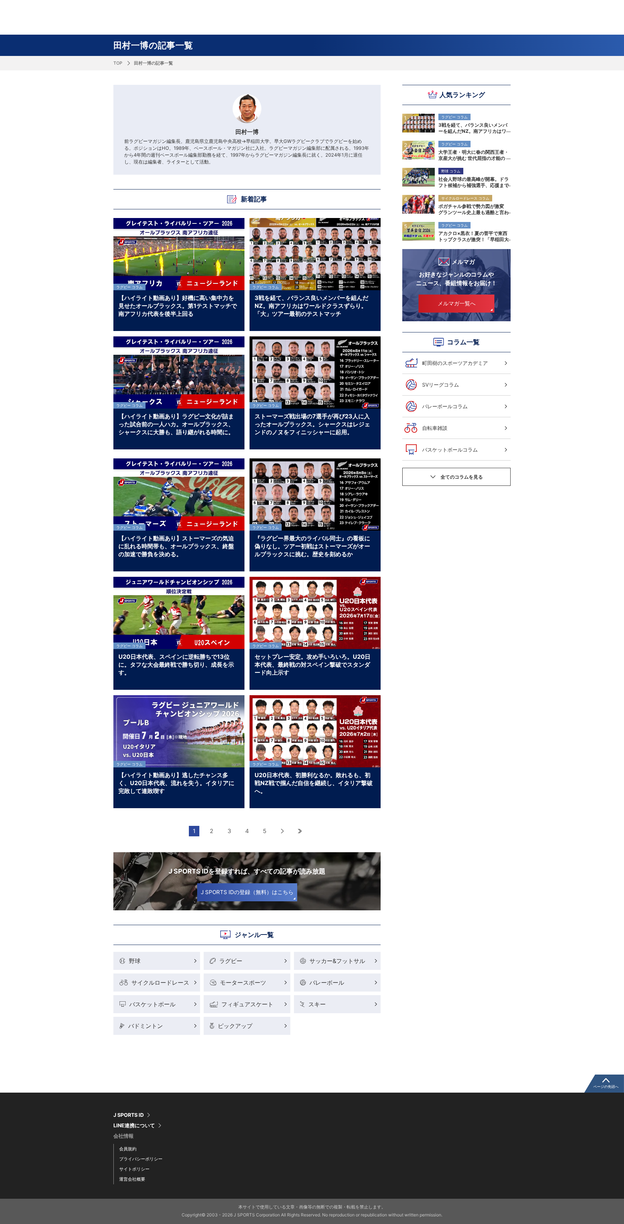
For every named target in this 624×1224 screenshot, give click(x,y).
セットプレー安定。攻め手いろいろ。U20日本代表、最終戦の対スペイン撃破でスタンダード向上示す (312, 664)
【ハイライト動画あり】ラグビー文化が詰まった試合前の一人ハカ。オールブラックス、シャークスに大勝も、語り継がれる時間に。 (176, 424)
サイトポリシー (134, 1169)
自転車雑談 (434, 428)
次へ (282, 831)
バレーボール (326, 982)
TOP (117, 63)
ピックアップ (235, 1025)
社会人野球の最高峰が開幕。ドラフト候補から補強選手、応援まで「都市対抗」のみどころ (473, 182)
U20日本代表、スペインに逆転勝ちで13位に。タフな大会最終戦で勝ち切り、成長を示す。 (176, 664)
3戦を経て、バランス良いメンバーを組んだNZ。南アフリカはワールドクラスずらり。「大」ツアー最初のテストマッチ (473, 128)
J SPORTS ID (128, 1115)
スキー (317, 1004)
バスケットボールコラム (450, 450)
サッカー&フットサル (337, 960)
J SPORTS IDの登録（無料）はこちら (247, 892)
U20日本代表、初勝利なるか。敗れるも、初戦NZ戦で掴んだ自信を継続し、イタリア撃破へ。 (314, 782)
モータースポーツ (243, 982)
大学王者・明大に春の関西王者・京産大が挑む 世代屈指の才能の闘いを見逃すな (473, 155)
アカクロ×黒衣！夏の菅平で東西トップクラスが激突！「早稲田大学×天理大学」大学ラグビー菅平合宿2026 (473, 236)
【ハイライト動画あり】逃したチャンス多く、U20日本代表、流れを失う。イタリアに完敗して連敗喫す (176, 782)
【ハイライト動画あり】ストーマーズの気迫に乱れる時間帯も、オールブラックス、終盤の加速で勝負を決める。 (176, 546)
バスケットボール (152, 1004)
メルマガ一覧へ (457, 303)
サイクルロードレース (160, 982)
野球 (134, 960)
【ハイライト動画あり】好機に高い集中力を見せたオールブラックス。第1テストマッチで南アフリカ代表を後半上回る (177, 305)
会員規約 (127, 1148)
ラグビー (230, 960)
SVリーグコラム (440, 385)
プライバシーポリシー (140, 1159)
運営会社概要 (132, 1179)
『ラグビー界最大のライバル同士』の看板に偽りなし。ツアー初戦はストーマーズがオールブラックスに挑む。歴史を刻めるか (312, 546)
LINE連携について (134, 1125)
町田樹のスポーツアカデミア (455, 363)
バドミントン (145, 1025)
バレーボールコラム (445, 406)
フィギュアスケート (247, 1004)
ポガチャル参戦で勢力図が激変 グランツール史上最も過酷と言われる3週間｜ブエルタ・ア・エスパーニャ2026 (473, 209)
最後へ (300, 831)
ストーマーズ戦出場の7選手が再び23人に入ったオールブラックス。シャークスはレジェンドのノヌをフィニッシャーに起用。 (312, 424)
